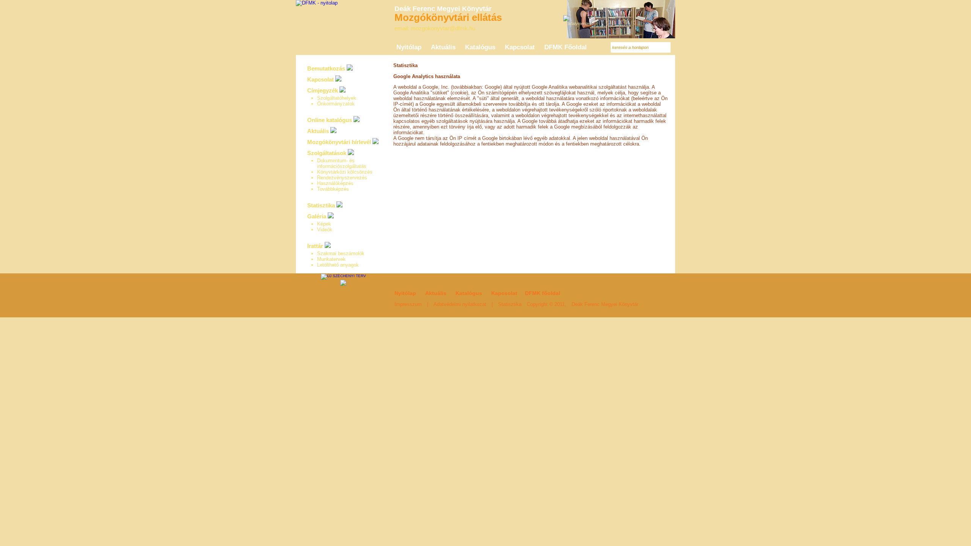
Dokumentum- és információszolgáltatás (341, 163)
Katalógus (469, 293)
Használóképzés (335, 183)
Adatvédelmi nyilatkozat (460, 304)
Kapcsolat (320, 79)
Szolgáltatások (326, 153)
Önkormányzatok (336, 104)
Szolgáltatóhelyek (336, 98)
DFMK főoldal (542, 293)
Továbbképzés (333, 189)
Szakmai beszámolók (341, 253)
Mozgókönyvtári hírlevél (339, 142)
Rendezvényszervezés (342, 177)
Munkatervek (331, 259)
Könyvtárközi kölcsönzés (344, 172)
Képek (324, 224)
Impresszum (408, 304)
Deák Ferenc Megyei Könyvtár (605, 304)
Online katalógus (329, 120)
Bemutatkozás (326, 68)
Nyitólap (405, 293)
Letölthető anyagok (338, 265)
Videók (324, 229)
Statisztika (321, 205)
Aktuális (318, 131)
